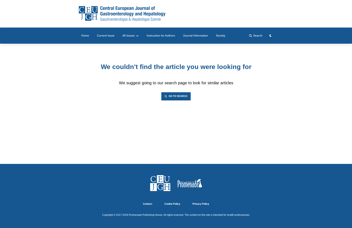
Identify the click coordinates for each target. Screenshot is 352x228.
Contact (147, 204)
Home (85, 35)
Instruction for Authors (161, 35)
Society (220, 35)
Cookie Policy (172, 204)
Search (257, 35)
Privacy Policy (200, 204)
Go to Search (178, 96)
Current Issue (105, 35)
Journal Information (195, 35)
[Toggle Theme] (270, 35)
